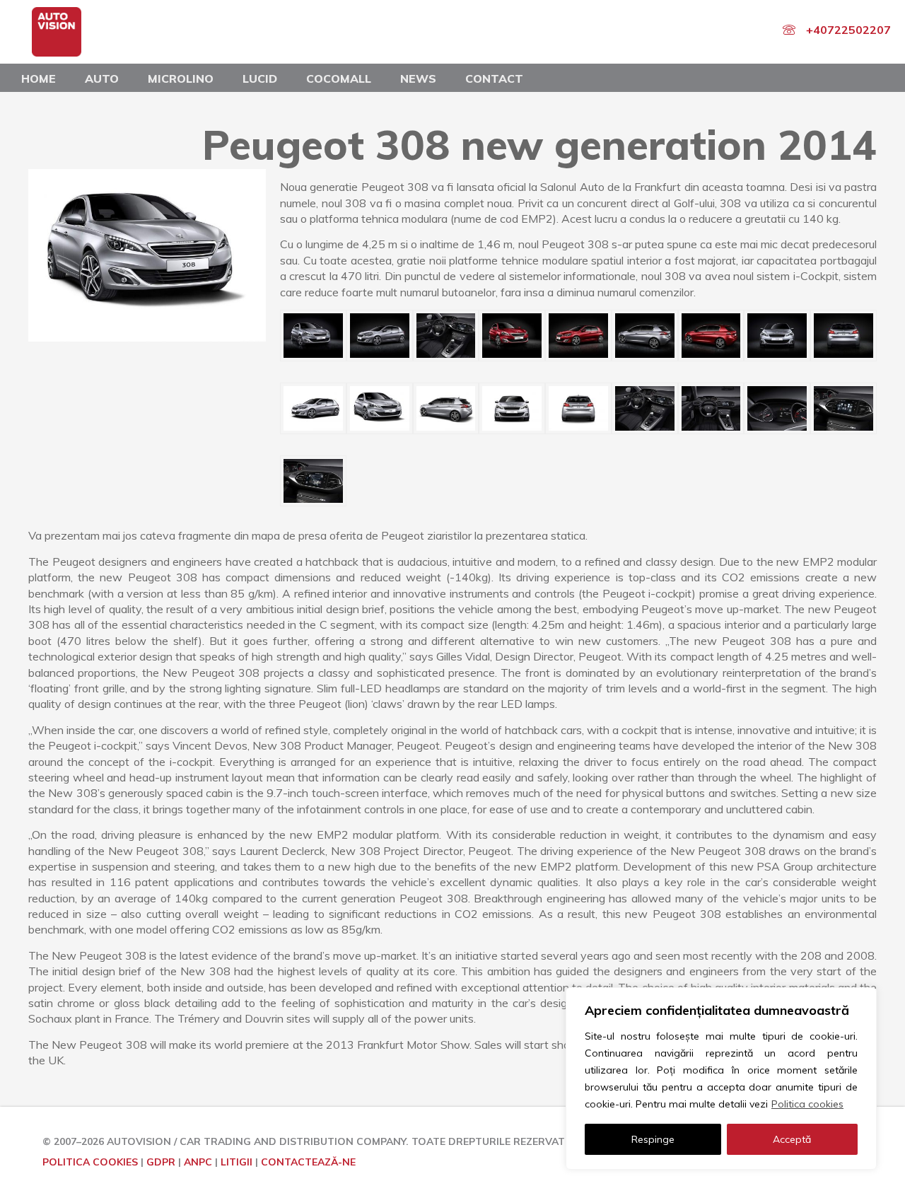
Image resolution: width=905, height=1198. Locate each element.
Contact (494, 78)
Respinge (653, 1139)
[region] (721, 1078)
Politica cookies (807, 1104)
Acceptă (792, 1139)
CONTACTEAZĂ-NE (308, 1162)
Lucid (260, 78)
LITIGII (236, 1162)
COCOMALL (338, 78)
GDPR (160, 1162)
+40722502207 (848, 30)
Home (38, 78)
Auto (102, 78)
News (418, 78)
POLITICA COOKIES (90, 1162)
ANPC (198, 1162)
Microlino (181, 78)
